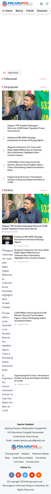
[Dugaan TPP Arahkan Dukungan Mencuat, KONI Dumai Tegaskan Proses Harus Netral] (25, 105)
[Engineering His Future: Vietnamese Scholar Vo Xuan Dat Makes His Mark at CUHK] (7, 393)
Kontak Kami (32, 461)
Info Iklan (19, 461)
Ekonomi (42, 10)
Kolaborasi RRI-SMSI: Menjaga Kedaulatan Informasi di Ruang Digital (25, 138)
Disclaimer (41, 457)
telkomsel (13, 72)
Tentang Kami (12, 453)
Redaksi (26, 453)
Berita (19, 10)
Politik (30, 10)
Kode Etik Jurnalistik (23, 457)
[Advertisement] (25, 42)
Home (8, 10)
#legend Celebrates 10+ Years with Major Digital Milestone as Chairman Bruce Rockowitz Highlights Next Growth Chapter (24, 151)
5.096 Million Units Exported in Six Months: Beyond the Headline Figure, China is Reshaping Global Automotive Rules (25, 166)
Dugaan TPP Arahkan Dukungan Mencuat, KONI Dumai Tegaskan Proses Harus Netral (26, 128)
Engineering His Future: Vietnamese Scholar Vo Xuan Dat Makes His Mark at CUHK (26, 179)
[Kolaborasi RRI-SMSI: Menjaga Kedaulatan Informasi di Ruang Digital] (7, 239)
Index (43, 79)
